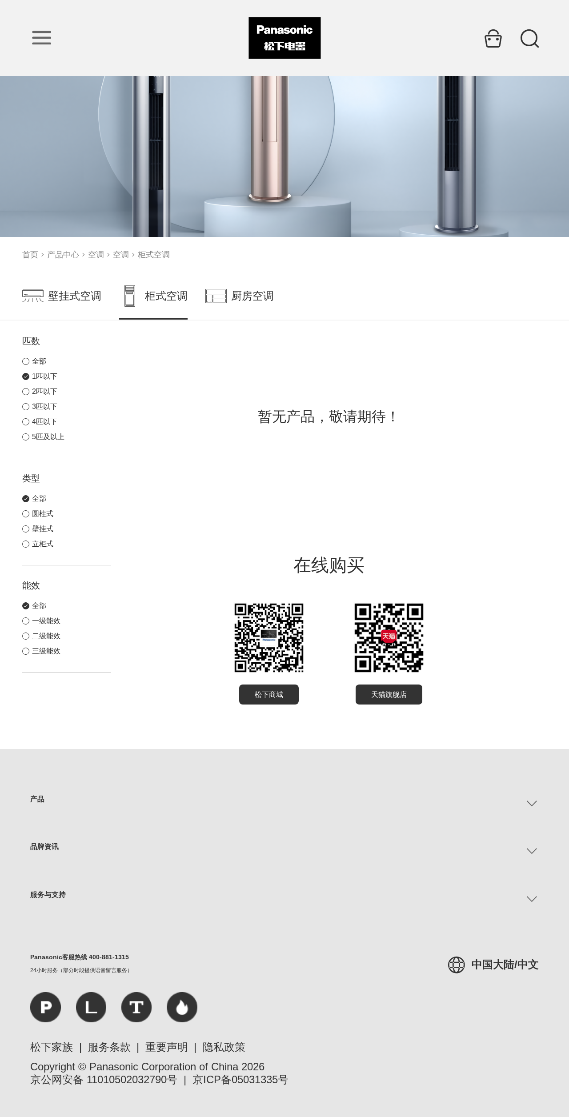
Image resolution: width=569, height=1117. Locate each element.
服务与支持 (48, 894)
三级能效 (46, 651)
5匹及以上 (48, 436)
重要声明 (166, 1047)
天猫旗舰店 (389, 694)
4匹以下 (44, 421)
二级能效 (46, 636)
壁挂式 (42, 528)
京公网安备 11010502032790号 (103, 1079)
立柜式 (42, 544)
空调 (96, 254)
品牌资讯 (44, 846)
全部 (39, 361)
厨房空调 (252, 296)
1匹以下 (44, 376)
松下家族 (51, 1047)
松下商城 (269, 694)
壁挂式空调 (74, 296)
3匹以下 (44, 406)
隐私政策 (224, 1047)
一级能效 (46, 621)
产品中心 (63, 254)
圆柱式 (42, 513)
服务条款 (109, 1047)
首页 (30, 254)
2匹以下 (44, 391)
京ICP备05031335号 (240, 1079)
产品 (37, 799)
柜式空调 (154, 254)
